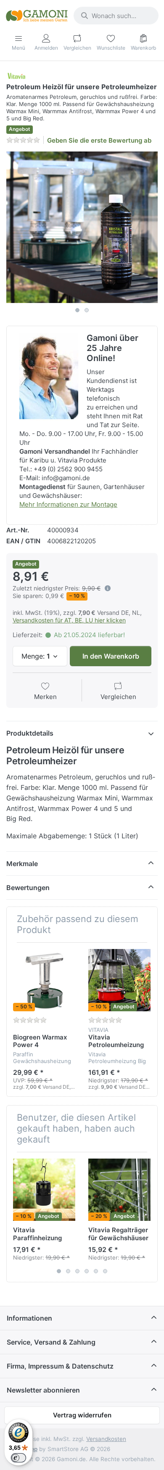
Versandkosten (106, 1438)
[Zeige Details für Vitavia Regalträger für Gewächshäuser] (119, 1190)
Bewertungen (28, 887)
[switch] (18, 1457)
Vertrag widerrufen (82, 1415)
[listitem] (82, 227)
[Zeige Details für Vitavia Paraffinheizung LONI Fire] (44, 1190)
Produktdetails (29, 733)
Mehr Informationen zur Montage (68, 504)
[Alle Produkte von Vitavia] (16, 76)
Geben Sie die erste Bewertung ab (99, 140)
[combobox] (116, 15)
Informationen (29, 1318)
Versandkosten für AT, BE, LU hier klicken (69, 620)
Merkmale (22, 863)
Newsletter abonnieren (43, 1390)
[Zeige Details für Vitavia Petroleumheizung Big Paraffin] (119, 980)
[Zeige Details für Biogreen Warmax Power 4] (44, 980)
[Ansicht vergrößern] (82, 227)
